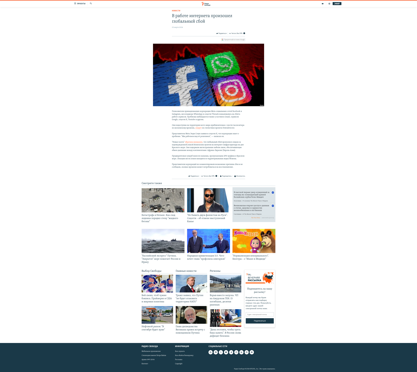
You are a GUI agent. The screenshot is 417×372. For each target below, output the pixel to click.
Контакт (145, 364)
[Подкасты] (247, 352)
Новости (176, 11)
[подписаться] (252, 352)
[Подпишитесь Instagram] (236, 352)
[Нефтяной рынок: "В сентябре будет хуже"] (157, 315)
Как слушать (180, 351)
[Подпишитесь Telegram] (231, 352)
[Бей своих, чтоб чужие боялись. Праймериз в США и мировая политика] (157, 283)
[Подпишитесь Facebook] (216, 352)
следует (198, 128)
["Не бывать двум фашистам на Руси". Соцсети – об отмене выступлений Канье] (208, 200)
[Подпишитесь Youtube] (226, 352)
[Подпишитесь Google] (210, 352)
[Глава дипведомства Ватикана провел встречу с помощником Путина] (191, 315)
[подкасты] (329, 3)
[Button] (221, 33)
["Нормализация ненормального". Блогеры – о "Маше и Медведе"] (253, 241)
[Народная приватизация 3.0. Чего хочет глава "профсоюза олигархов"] (208, 241)
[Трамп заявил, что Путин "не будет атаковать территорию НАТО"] (191, 283)
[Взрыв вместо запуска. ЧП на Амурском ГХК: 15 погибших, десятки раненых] (225, 283)
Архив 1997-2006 (148, 359)
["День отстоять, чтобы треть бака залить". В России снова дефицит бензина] (225, 318)
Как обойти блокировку (184, 355)
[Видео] (322, 3)
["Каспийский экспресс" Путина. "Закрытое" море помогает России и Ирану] (163, 241)
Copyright (178, 364)
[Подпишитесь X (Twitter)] (221, 352)
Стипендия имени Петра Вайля (154, 355)
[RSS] (241, 352)
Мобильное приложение (151, 351)
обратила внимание (194, 142)
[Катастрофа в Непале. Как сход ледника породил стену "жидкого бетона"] (163, 200)
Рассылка (178, 359)
